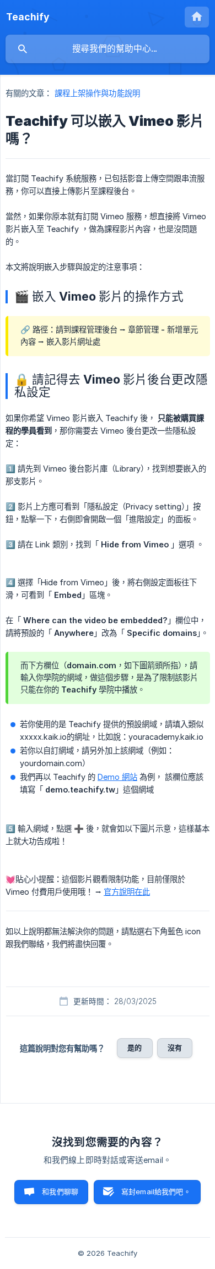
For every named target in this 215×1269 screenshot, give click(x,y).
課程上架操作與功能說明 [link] (97, 93)
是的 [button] (134, 1047)
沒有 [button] (175, 1047)
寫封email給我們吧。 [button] (156, 1191)
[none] (28, 17)
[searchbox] (107, 49)
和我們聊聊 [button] (60, 1191)
